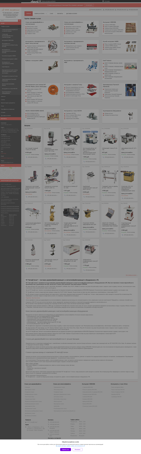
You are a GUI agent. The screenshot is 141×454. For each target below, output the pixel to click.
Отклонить (77, 449)
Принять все (65, 449)
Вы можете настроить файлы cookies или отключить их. (70, 446)
